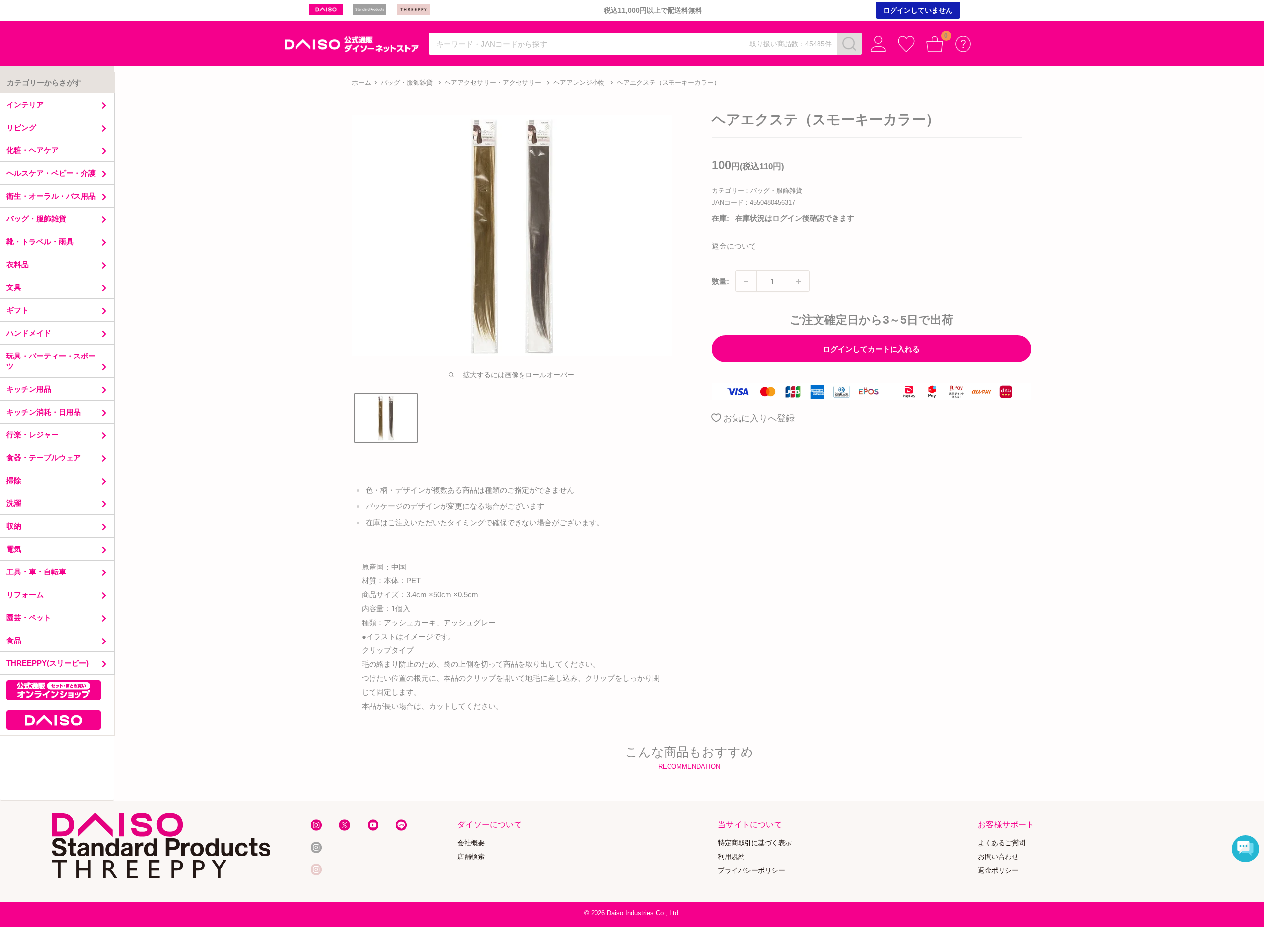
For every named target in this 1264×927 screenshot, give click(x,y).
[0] (935, 44)
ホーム (361, 82)
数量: (720, 281)
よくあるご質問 (1001, 843)
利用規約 (731, 856)
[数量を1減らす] (746, 281)
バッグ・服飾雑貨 (407, 82)
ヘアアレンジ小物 (579, 82)
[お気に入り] (906, 44)
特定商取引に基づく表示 (755, 843)
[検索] (849, 44)
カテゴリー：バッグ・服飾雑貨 (757, 190)
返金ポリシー (998, 870)
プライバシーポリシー (751, 870)
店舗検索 (470, 856)
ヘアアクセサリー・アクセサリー (493, 82)
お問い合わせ (998, 856)
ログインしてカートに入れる (871, 349)
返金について (734, 246)
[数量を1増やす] (798, 281)
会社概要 (470, 843)
